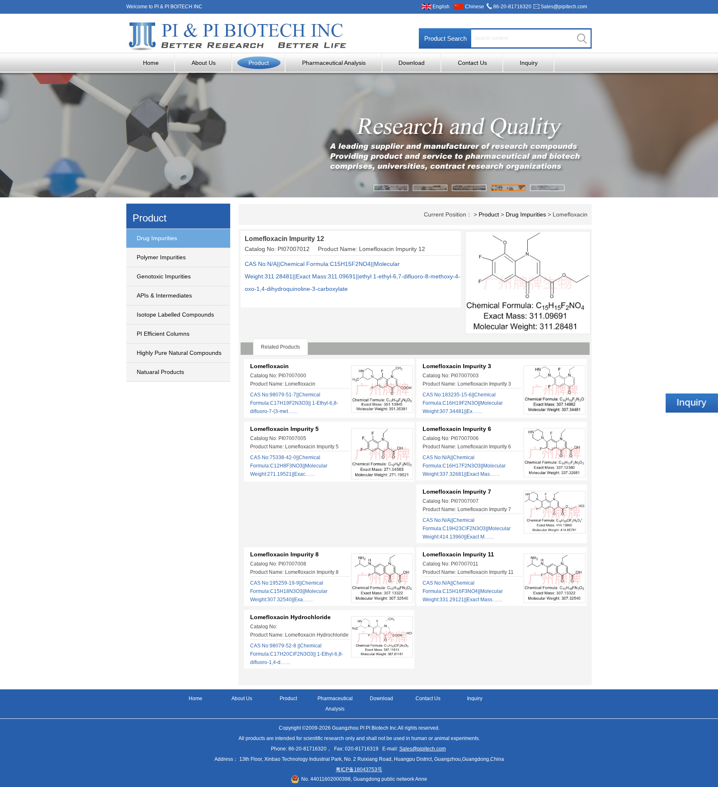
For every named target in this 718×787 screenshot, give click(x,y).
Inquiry (529, 62)
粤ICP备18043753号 (359, 769)
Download (411, 62)
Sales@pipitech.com (564, 7)
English (441, 7)
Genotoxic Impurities (164, 276)
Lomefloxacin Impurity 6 (457, 428)
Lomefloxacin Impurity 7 (457, 491)
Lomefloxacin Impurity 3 (457, 366)
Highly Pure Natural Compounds (179, 352)
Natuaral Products (160, 372)
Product (258, 62)
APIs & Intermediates (164, 295)
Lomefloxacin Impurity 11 (458, 554)
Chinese (474, 7)
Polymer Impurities (161, 257)
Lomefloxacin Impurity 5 (284, 428)
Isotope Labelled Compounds (175, 314)
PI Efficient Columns (163, 333)
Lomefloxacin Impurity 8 (284, 554)
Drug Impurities (157, 238)
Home (151, 62)
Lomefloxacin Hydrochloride (290, 617)
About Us (204, 62)
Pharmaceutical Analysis (334, 62)
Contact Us (472, 62)
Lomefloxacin (269, 366)
